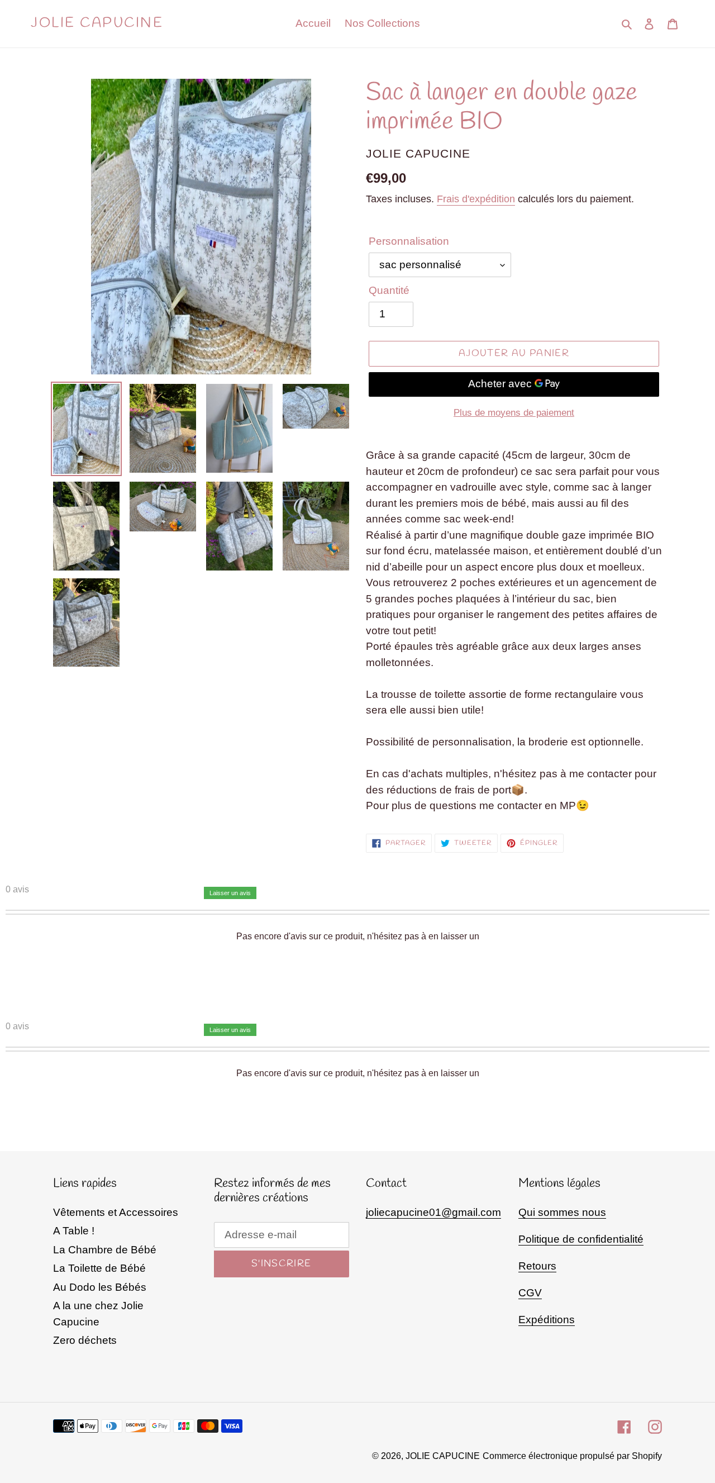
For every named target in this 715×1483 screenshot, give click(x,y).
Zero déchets (85, 1340)
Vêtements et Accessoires (115, 1212)
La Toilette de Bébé (99, 1268)
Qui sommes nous (562, 1212)
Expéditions (546, 1319)
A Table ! (73, 1231)
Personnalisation (409, 241)
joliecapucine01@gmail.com (433, 1212)
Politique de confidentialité (581, 1239)
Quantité (389, 290)
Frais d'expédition (476, 199)
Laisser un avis (230, 893)
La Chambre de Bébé (104, 1250)
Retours (537, 1266)
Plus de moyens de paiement (514, 412)
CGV (530, 1293)
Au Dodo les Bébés (99, 1287)
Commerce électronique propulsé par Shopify (572, 1456)
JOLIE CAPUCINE (97, 23)
